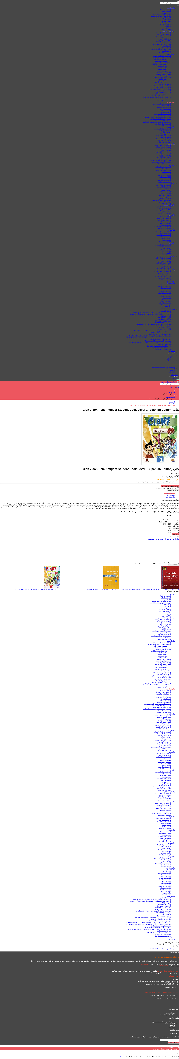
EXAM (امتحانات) (165, 311)
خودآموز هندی (166, 238)
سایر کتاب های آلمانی (164, 52)
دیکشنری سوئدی (166, 279)
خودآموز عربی (166, 248)
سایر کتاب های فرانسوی (159, 95)
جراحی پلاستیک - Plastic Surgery (160, 332)
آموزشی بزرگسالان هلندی (163, 258)
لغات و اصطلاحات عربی (163, 250)
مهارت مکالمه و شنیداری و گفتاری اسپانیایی (157, 117)
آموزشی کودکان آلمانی (164, 34)
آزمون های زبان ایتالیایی (163, 140)
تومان (169, 359)
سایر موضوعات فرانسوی (163, 92)
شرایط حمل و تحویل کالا (167, 1014)
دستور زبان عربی (165, 251)
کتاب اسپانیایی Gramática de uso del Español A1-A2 (102, 589)
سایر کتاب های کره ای (164, 163)
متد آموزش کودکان (161, 61)
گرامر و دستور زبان (165, 24)
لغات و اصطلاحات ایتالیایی (163, 135)
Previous (175, 565)
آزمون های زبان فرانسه (163, 87)
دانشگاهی (168, 26)
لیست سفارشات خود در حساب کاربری (151, 1037)
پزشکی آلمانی (166, 51)
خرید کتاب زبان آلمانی (168, 31)
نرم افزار (172, 351)
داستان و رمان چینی (165, 195)
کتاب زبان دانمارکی (165, 303)
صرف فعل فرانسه (161, 82)
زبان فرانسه (171, 54)
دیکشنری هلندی (166, 266)
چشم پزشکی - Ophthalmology (161, 339)
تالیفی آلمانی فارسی (164, 39)
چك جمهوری (167, 306)
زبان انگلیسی (171, 8)
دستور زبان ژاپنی (165, 173)
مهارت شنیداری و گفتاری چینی (161, 200)
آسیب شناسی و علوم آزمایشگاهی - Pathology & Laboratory (152, 313)
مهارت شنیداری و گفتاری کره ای (161, 160)
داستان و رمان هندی (165, 241)
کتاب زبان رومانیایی (165, 291)
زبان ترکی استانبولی (169, 205)
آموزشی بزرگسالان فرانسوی (162, 56)
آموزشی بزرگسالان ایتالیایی (162, 129)
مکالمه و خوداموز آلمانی (163, 41)
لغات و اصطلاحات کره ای (163, 153)
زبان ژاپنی (172, 165)
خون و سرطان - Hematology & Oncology (158, 341)
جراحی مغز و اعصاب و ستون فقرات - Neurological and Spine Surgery (148, 337)
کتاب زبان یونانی (166, 296)
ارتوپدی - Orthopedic (164, 318)
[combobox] (169, 3)
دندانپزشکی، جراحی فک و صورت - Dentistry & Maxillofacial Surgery (149, 342)
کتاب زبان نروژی (166, 304)
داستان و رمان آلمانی (164, 37)
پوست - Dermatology (164, 329)
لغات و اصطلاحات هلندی (163, 263)
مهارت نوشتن (162, 67)
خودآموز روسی (166, 225)
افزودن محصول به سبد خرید (170, 486)
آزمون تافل (167, 19)
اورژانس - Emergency (164, 319)
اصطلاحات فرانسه (161, 81)
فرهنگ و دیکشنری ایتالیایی (163, 139)
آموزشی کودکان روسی (164, 218)
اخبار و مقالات (174, 1030)
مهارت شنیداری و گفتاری (159, 64)
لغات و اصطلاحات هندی (164, 235)
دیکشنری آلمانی (166, 42)
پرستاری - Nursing (165, 327)
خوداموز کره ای (166, 150)
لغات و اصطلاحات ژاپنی (163, 170)
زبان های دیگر (170, 283)
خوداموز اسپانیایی (165, 109)
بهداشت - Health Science (163, 322)
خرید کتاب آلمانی (169, 368)
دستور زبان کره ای (165, 155)
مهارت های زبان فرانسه (163, 62)
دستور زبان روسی (165, 223)
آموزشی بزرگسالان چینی (163, 185)
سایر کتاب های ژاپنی (164, 182)
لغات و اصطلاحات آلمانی (163, 36)
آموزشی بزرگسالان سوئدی (162, 271)
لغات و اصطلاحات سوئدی (163, 276)
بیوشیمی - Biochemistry (163, 326)
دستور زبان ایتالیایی (165, 137)
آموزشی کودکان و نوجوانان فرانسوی (159, 57)
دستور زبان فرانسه (165, 84)
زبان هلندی (171, 256)
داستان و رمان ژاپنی (164, 175)
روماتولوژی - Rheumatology (162, 347)
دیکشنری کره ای (166, 158)
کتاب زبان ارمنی (166, 289)
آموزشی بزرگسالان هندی (163, 231)
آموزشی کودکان (166, 11)
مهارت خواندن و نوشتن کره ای (161, 162)
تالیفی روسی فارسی (164, 220)
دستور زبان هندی (166, 236)
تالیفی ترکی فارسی (165, 208)
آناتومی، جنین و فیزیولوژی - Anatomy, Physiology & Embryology (150, 314)
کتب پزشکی (171, 309)
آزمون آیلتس (167, 18)
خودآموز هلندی (166, 261)
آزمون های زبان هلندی (164, 268)
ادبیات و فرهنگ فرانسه (164, 90)
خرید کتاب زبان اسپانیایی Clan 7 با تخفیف (162, 949)
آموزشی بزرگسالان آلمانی (163, 32)
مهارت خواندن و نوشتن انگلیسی (161, 14)
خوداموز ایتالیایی (166, 132)
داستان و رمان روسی (164, 228)
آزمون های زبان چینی (164, 198)
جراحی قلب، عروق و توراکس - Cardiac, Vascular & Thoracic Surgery (148, 336)
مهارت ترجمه (162, 71)
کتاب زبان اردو (166, 298)
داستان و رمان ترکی (164, 213)
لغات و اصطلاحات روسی (163, 221)
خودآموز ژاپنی (166, 172)
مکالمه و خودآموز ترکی (163, 210)
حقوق (165, 99)
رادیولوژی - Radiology (164, 344)
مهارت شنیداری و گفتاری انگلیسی (160, 16)
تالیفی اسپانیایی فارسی (164, 107)
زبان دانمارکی (170, 281)
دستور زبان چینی (166, 193)
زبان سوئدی (171, 269)
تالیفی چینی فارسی (165, 188)
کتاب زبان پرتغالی (165, 301)
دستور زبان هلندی (165, 264)
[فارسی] (178, 380)
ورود (177, 375)
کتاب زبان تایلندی (165, 308)
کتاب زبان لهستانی (165, 288)
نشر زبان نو (164, 1047)
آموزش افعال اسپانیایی (164, 115)
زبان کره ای (171, 143)
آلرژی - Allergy (166, 316)
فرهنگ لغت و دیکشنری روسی (161, 226)
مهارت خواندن (162, 66)
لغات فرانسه (163, 79)
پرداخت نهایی (171, 360)
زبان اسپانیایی (170, 102)
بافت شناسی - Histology (163, 321)
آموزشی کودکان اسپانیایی (163, 105)
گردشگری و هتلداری (160, 100)
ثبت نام (173, 375)
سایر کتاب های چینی (164, 203)
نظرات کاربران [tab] (170, 497)
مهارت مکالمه (162, 69)
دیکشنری (168, 27)
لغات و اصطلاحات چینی (164, 192)
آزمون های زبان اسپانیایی (163, 124)
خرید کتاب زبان (170, 1013)
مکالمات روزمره (166, 29)
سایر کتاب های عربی (164, 255)
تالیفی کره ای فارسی (164, 148)
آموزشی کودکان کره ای (163, 147)
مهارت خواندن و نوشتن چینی (162, 201)
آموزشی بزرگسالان (165, 9)
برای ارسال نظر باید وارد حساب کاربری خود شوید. (163, 539)
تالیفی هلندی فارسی (164, 260)
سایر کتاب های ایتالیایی (164, 142)
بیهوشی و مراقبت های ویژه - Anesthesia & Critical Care (153, 324)
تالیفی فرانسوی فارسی (163, 74)
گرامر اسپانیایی (166, 112)
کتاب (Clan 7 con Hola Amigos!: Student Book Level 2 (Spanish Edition (37, 589)
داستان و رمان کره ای (164, 152)
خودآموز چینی (166, 190)
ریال (169, 357)
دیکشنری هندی (166, 240)
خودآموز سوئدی (166, 274)
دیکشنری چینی (166, 197)
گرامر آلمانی (167, 46)
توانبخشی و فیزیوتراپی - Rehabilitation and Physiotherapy (152, 331)
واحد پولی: (170, 355)
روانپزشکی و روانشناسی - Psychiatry (159, 346)
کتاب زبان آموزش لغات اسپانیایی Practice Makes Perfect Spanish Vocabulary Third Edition (150, 589)
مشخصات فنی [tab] (170, 495)
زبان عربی (172, 243)
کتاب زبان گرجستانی (164, 299)
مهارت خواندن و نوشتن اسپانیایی (161, 120)
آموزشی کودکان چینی (164, 187)
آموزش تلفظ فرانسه (160, 94)
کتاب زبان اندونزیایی (164, 286)
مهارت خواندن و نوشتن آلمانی (161, 44)
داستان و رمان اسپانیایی (163, 110)
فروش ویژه (171, 352)
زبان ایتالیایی (171, 127)
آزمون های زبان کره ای (164, 157)
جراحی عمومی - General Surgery (160, 334)
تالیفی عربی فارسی (165, 246)
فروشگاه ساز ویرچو (159, 1049)
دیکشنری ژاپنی (166, 178)
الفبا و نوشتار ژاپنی (165, 177)
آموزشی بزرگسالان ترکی (163, 206)
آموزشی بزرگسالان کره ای (162, 145)
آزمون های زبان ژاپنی (164, 180)
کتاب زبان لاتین (166, 294)
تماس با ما (172, 372)
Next (169, 565)
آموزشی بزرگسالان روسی (163, 216)
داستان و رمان (166, 13)
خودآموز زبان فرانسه (164, 76)
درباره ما (172, 370)
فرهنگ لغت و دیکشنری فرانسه (161, 85)
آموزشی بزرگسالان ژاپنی (163, 167)
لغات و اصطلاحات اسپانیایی (162, 114)
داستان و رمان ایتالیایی (164, 134)
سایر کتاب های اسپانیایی (163, 125)
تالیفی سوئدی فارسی (164, 273)
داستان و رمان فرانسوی (163, 72)
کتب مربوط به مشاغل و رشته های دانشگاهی (157, 97)
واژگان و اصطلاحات (165, 23)
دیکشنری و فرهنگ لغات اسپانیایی (161, 119)
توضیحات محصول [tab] (169, 493)
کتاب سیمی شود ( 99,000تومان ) (166, 488)
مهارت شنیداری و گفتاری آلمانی (161, 49)
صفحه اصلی (175, 363)
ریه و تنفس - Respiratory (163, 349)
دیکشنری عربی (166, 253)
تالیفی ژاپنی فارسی (165, 168)
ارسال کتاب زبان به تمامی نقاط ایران (163, 367)
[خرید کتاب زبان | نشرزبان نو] (169, 382)
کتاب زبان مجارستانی (164, 293)
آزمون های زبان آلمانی (164, 47)
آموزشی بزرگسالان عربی (163, 245)
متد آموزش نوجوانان (160, 59)
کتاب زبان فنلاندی (165, 284)
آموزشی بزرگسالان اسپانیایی (162, 104)
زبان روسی (171, 215)
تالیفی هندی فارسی (165, 233)
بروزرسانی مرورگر (119, 1056)
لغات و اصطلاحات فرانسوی (162, 77)
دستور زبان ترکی (165, 211)
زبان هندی (172, 230)
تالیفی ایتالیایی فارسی (164, 130)
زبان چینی (172, 183)
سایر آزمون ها (166, 21)
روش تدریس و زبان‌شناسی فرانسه (160, 89)
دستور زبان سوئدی (165, 278)
